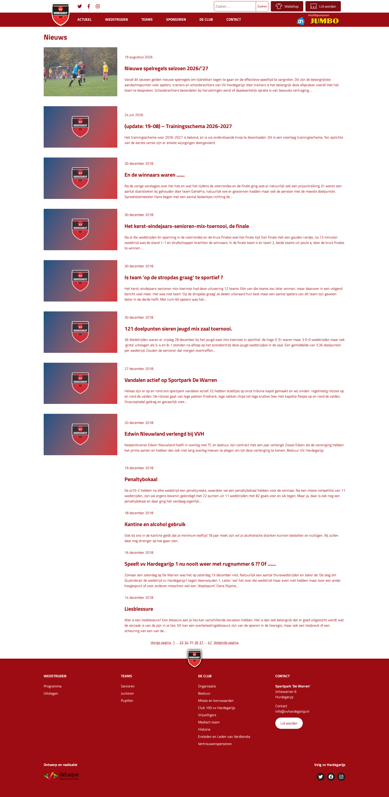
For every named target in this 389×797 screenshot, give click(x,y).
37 (201, 642)
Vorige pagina (161, 642)
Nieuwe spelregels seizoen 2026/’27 (166, 68)
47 (210, 642)
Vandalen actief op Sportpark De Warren (170, 380)
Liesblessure (138, 609)
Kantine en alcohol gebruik (154, 524)
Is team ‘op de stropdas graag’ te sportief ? (173, 277)
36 (196, 642)
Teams (147, 19)
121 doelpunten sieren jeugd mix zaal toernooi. (178, 328)
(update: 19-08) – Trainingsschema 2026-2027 (178, 126)
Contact (233, 19)
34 (186, 642)
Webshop (292, 6)
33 (181, 642)
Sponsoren (176, 19)
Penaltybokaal (140, 479)
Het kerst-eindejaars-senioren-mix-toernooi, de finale (186, 226)
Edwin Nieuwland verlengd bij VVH (164, 434)
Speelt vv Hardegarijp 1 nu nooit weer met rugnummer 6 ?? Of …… (200, 564)
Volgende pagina (226, 642)
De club (206, 19)
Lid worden (327, 6)
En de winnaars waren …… (154, 175)
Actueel (84, 19)
